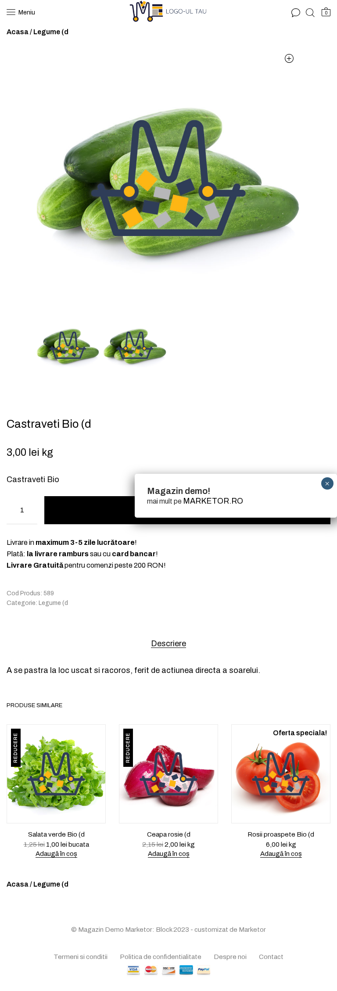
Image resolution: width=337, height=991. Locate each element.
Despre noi (230, 956)
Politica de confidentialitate (160, 956)
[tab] (168, 643)
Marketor (252, 929)
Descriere (168, 643)
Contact (271, 956)
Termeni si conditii (81, 956)
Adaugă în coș (56, 853)
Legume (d (50, 32)
